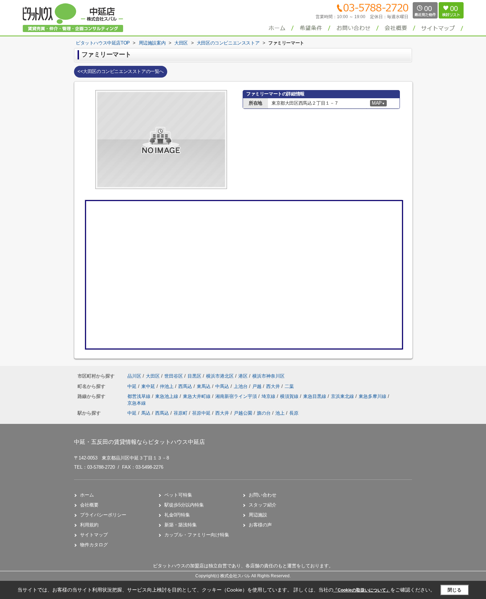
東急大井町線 (197, 396)
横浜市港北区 (220, 376)
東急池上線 (167, 396)
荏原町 (180, 413)
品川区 (134, 376)
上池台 (241, 386)
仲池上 (167, 386)
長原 (294, 413)
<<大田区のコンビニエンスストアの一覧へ (121, 71)
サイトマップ (94, 534)
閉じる (454, 590)
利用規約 (89, 524)
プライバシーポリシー (103, 514)
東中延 (149, 386)
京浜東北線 (343, 396)
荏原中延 (201, 413)
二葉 (289, 386)
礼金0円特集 (177, 514)
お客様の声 (260, 524)
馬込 (145, 413)
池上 (280, 413)
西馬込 (186, 386)
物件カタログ (94, 544)
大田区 (153, 376)
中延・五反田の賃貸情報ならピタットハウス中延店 (139, 442)
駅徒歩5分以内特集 (184, 505)
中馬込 (223, 386)
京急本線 (136, 403)
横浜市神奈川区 (268, 376)
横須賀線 (290, 396)
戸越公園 (243, 413)
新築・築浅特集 (180, 524)
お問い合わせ (262, 495)
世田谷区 (173, 376)
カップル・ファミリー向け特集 (196, 534)
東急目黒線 (315, 396)
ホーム (87, 495)
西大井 (273, 386)
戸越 (257, 386)
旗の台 (264, 413)
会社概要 (89, 505)
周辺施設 (258, 514)
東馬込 (204, 386)
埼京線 (269, 396)
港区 (243, 376)
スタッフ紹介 (262, 505)
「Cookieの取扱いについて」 (361, 590)
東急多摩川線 (373, 396)
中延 (132, 386)
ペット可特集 (178, 495)
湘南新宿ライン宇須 (236, 396)
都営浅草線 (139, 396)
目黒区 (194, 376)
